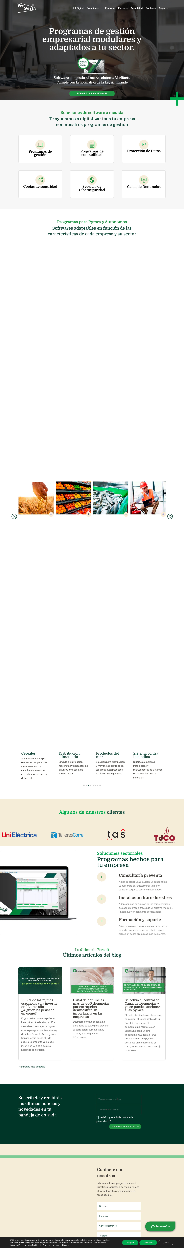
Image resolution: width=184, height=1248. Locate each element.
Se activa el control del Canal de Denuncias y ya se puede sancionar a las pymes (143, 1005)
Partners (123, 8)
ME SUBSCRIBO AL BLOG (125, 1126)
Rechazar (148, 1243)
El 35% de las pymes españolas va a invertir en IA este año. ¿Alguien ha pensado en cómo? (39, 1006)
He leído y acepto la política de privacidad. (114, 1119)
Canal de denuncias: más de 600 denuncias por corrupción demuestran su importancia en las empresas (91, 1008)
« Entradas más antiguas (31, 1066)
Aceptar (130, 1243)
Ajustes (165, 1243)
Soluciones (93, 8)
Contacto (151, 8)
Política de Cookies (41, 1245)
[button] (14, 516)
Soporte (163, 8)
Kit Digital (78, 8)
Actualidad (137, 8)
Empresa (110, 8)
